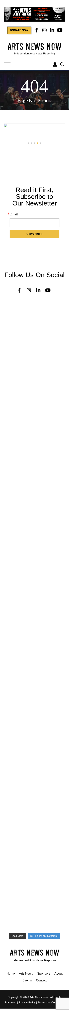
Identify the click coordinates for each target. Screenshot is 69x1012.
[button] (28, 143)
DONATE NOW (19, 30)
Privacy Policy (27, 1002)
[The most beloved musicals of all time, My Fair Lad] (34, 914)
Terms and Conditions (51, 1002)
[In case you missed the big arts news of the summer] (34, 675)
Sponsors (43, 973)
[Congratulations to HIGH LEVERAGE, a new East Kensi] (34, 404)
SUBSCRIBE (34, 234)
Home (11, 973)
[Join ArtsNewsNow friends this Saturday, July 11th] (34, 791)
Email (14, 214)
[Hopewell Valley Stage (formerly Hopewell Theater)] (34, 314)
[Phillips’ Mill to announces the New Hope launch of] (34, 736)
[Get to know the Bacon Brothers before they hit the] (34, 885)
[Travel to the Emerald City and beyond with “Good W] (34, 857)
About (58, 973)
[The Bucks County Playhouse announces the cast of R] (34, 565)
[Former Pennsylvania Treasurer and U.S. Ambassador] (34, 499)
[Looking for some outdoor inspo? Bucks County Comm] (34, 627)
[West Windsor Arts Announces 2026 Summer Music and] (34, 696)
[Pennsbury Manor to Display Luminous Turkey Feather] (34, 597)
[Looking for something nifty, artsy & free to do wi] (34, 829)
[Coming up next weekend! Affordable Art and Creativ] (34, 653)
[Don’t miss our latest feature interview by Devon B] (34, 530)
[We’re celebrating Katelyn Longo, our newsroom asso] (34, 433)
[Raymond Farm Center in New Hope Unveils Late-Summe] (34, 378)
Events (27, 980)
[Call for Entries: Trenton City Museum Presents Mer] (34, 347)
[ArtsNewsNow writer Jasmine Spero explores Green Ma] (34, 466)
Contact (41, 980)
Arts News (26, 973)
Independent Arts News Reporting (34, 53)
